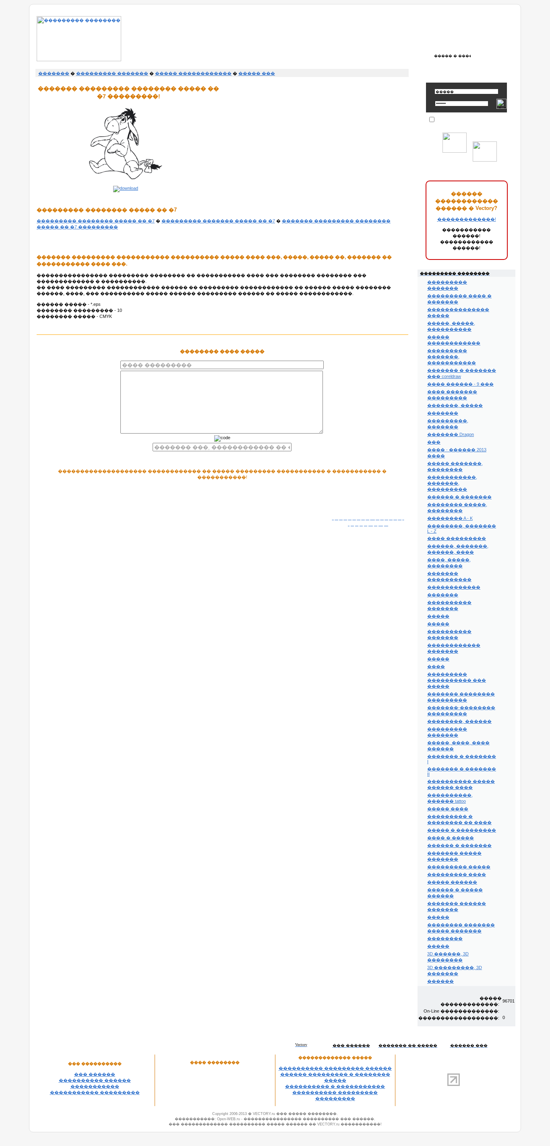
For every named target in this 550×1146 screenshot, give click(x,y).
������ (440, 981)
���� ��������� (456, 538)
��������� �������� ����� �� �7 (96, 220)
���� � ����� (450, 837)
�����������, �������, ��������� (452, 483)
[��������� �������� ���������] (79, 59)
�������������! (466, 219)
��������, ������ (459, 721)
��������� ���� (456, 874)
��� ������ (94, 1074)
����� (438, 616)
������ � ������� (459, 496)
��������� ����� (458, 866)
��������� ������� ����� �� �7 (218, 220)
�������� (445, 938)
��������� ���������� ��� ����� (456, 680)
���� (436, 666)
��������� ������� (112, 73)
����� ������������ (193, 73)
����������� (94, 1086)
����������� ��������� (95, 1092)
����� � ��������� (461, 830)
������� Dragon (450, 434)
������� (53, 73)
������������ (453, 587)
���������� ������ (95, 1080)
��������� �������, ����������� (451, 356)
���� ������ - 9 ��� (460, 384)
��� (433, 442)
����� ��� (256, 73)
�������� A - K (450, 518)
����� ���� (447, 808)
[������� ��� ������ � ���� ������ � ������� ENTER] (452, 55)
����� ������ (452, 882)
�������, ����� (455, 405)
